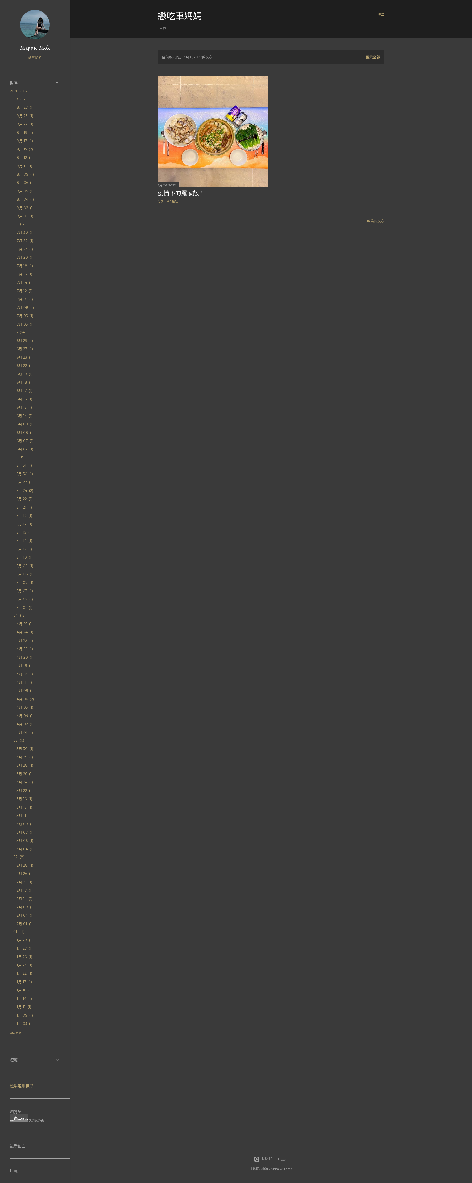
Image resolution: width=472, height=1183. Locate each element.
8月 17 (24, 141)
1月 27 (24, 948)
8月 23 (24, 116)
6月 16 (24, 399)
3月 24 (24, 782)
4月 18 (24, 674)
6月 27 (24, 349)
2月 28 (24, 865)
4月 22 (24, 649)
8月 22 (24, 124)
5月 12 (24, 549)
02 (18, 857)
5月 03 (24, 591)
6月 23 (24, 357)
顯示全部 (373, 57)
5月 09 (24, 566)
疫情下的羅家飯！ (181, 193)
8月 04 (25, 199)
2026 (19, 91)
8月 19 (24, 132)
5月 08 (24, 574)
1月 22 (24, 973)
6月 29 (24, 340)
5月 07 (24, 582)
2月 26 (24, 873)
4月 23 (24, 640)
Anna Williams (281, 1169)
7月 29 (24, 241)
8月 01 (24, 216)
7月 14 (24, 282)
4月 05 (24, 707)
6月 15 (24, 407)
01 (18, 931)
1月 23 (24, 965)
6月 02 (24, 449)
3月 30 (24, 749)
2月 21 (24, 882)
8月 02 (25, 208)
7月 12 (24, 291)
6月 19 (24, 374)
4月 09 (25, 691)
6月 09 (24, 424)
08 (19, 99)
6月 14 (24, 416)
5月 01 (24, 607)
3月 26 (24, 774)
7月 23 (24, 249)
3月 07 (24, 832)
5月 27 (24, 482)
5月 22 (24, 499)
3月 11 (24, 815)
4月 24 (24, 632)
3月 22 (24, 790)
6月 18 (24, 382)
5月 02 (24, 599)
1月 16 (24, 990)
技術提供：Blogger (275, 1159)
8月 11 (24, 166)
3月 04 (24, 849)
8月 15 (24, 149)
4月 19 (24, 665)
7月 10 (24, 299)
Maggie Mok (35, 47)
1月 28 (24, 940)
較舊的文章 (375, 221)
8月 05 (24, 191)
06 (19, 332)
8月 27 (24, 107)
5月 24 (24, 490)
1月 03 (24, 1023)
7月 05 (24, 316)
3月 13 (24, 807)
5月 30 (24, 474)
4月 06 (25, 699)
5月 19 (24, 515)
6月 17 (24, 391)
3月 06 (24, 841)
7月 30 (24, 232)
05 (18, 457)
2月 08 (25, 907)
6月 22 (24, 365)
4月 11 (24, 682)
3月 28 (24, 765)
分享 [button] (160, 201)
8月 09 (25, 174)
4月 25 (24, 624)
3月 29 (24, 757)
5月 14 (24, 541)
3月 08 (25, 824)
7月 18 (24, 266)
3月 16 (24, 799)
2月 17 (24, 890)
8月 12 (24, 157)
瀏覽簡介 (35, 57)
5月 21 (24, 507)
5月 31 (24, 465)
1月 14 (24, 998)
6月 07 (24, 441)
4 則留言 (173, 201)
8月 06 (25, 182)
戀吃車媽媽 (180, 16)
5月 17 (24, 524)
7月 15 (24, 274)
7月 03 (24, 324)
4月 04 (25, 716)
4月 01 (24, 732)
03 (18, 740)
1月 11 (23, 1007)
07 (19, 224)
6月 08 (25, 432)
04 (18, 615)
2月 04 (24, 915)
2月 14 (24, 899)
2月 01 (24, 924)
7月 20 (24, 257)
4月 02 (24, 724)
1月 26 (24, 957)
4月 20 (24, 657)
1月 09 (24, 1015)
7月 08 (25, 307)
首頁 (162, 28)
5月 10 (24, 557)
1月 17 (24, 982)
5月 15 (24, 532)
